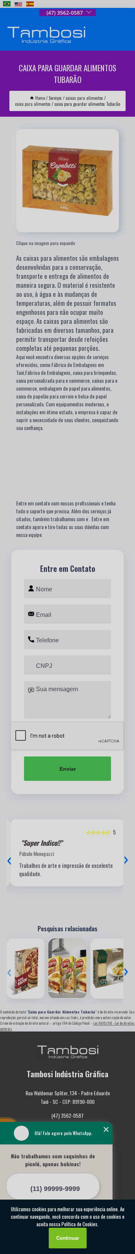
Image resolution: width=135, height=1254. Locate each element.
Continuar (67, 1238)
